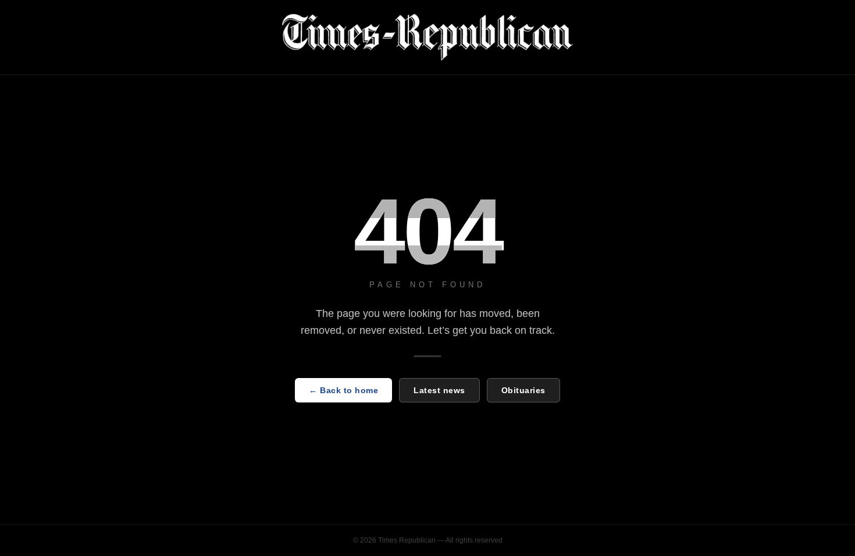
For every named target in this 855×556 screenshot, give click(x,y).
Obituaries (523, 390)
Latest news (439, 390)
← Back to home (343, 390)
